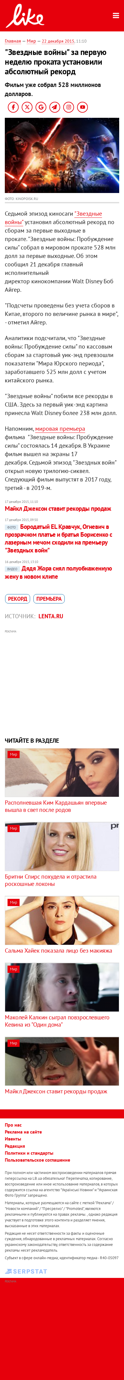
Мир (31, 41)
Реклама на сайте (23, 1132)
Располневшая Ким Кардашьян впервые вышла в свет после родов (56, 806)
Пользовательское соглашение (37, 1160)
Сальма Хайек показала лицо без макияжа (58, 950)
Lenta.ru (51, 616)
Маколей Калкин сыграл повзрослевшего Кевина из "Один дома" (57, 1020)
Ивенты (13, 1139)
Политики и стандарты (29, 1153)
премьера (49, 598)
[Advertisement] (62, 682)
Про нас (13, 1125)
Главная (13, 41)
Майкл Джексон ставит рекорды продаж (58, 508)
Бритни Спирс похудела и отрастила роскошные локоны (50, 880)
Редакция (15, 1146)
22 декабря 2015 (58, 41)
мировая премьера (60, 429)
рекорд (17, 598)
